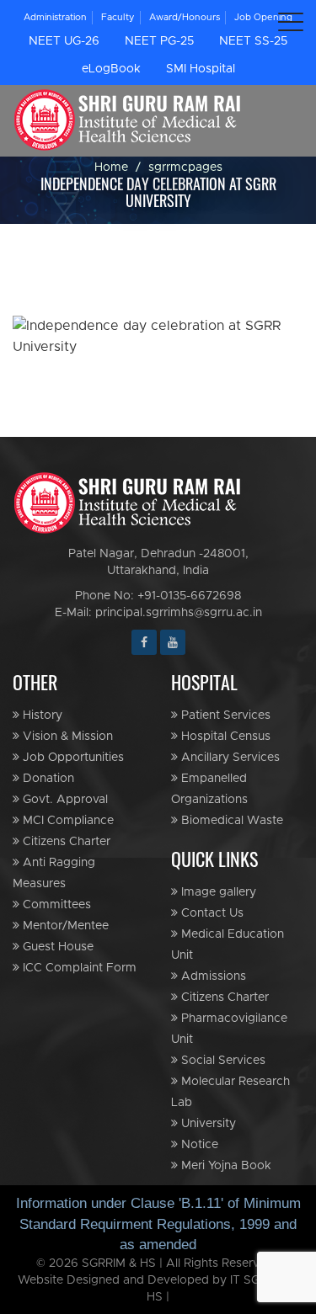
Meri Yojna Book (224, 1166)
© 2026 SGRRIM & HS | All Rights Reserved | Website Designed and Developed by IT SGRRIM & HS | (158, 1280)
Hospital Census (224, 736)
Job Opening (263, 17)
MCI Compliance (66, 821)
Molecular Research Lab (230, 1092)
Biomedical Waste (230, 821)
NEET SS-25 (253, 41)
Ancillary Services (229, 757)
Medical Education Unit (227, 944)
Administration (55, 17)
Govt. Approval (63, 800)
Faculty (118, 17)
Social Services (221, 1061)
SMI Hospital (200, 69)
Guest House (56, 947)
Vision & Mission (66, 736)
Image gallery (217, 892)
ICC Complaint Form (78, 968)
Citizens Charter (64, 842)
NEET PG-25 (159, 41)
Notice (198, 1145)
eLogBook (111, 69)
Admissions (212, 976)
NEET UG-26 (64, 41)
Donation (46, 779)
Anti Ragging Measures (54, 873)
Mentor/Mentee (64, 926)
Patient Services (224, 715)
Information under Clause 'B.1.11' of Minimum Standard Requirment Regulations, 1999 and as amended (158, 1224)
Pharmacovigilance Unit (229, 1029)
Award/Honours (184, 17)
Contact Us (211, 913)
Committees (55, 905)
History (40, 715)
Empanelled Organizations (209, 789)
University (207, 1124)
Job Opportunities (71, 757)
